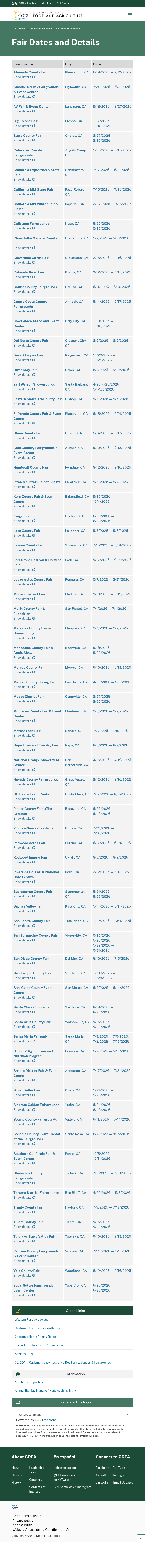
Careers (18, 1475)
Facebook (102, 1467)
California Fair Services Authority (37, 1328)
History (18, 1482)
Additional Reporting (29, 1382)
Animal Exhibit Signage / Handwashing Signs (46, 1390)
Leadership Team (36, 1469)
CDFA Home (19, 28)
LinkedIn (102, 1482)
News (18, 1467)
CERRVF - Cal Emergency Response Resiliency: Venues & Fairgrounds (63, 1362)
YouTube (119, 1467)
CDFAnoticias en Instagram (72, 1487)
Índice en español (66, 1467)
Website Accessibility (39, 1529)
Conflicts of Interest (37, 1489)
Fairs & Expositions (41, 28)
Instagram (120, 1475)
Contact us (36, 1479)
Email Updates (123, 1482)
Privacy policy (23, 1520)
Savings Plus (24, 1354)
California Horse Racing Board (35, 1336)
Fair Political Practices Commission (39, 1345)
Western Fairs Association (32, 1319)
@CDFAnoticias (64, 1477)
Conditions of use (25, 1515)
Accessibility (22, 1525)
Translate (49, 1419)
